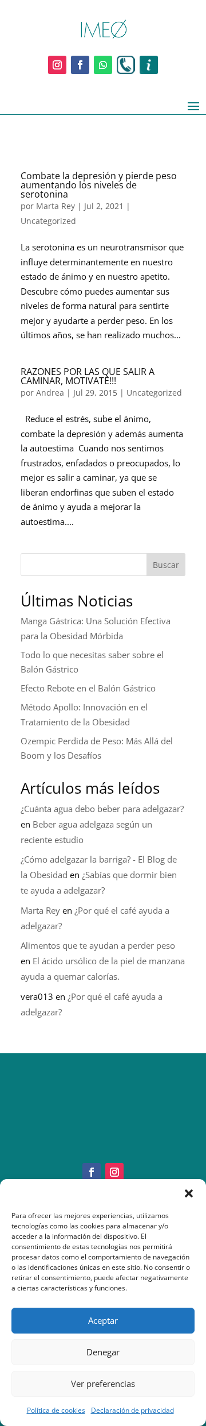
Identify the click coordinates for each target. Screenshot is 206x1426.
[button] (189, 1193)
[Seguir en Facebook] (80, 65)
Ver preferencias (103, 1383)
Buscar (166, 564)
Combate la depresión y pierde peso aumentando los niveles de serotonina (99, 184)
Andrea (50, 392)
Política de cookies (56, 1410)
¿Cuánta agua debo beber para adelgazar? (102, 808)
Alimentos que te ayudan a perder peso (98, 945)
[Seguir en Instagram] (57, 65)
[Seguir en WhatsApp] (103, 65)
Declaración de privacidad (132, 1410)
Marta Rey (55, 205)
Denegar (103, 1352)
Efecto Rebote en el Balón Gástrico (88, 688)
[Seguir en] (126, 65)
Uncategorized (48, 220)
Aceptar (103, 1320)
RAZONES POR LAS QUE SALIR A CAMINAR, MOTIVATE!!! (87, 376)
